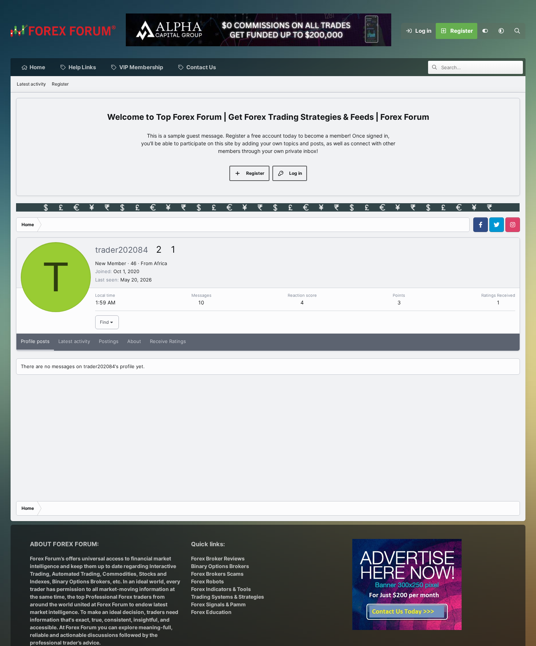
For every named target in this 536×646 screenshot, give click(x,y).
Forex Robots (207, 581)
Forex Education (211, 612)
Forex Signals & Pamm (218, 604)
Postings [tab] (109, 341)
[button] (501, 31)
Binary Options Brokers (80, 581)
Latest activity (31, 84)
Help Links (82, 67)
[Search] (517, 31)
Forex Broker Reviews (218, 558)
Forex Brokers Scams (217, 574)
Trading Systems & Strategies (227, 597)
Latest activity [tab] (74, 341)
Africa (160, 263)
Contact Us (201, 67)
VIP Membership (141, 67)
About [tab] (134, 341)
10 (201, 302)
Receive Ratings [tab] (168, 341)
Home (37, 67)
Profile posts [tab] (35, 341)
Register (60, 84)
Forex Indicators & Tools (221, 589)
